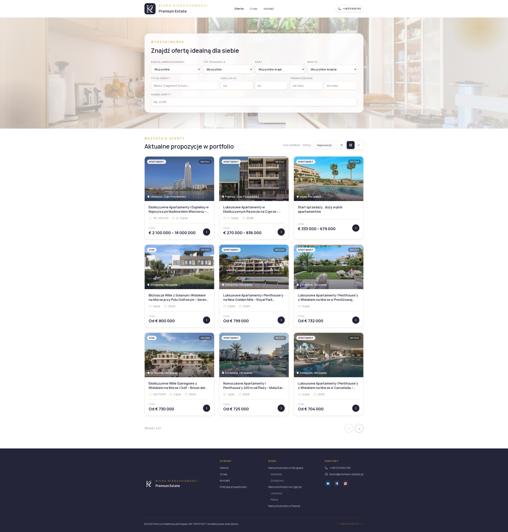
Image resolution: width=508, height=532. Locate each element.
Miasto (312, 62)
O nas (253, 9)
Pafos (274, 499)
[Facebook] (337, 483)
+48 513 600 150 (340, 468)
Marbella (276, 474)
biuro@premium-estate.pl (347, 474)
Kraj (258, 62)
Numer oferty (161, 94)
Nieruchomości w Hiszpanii (285, 468)
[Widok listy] (359, 145)
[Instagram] (345, 483)
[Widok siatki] (351, 145)
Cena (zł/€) (228, 78)
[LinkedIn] (328, 483)
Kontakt (269, 9)
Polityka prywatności (233, 487)
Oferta (238, 9)
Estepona (277, 480)
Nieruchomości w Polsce (284, 506)
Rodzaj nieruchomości (168, 62)
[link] (179, 198)
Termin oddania (301, 78)
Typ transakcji (214, 62)
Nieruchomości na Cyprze (285, 487)
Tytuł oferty (160, 78)
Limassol (276, 493)
